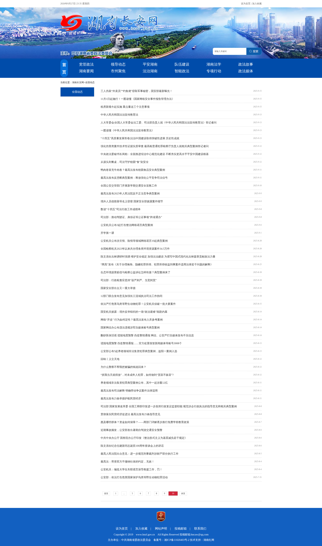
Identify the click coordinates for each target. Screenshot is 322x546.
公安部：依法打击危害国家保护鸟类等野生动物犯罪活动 (134, 477)
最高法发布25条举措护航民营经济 (121, 398)
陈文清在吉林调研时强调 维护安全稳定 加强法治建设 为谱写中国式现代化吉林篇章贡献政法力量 (158, 256)
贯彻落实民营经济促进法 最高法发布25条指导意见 (130, 414)
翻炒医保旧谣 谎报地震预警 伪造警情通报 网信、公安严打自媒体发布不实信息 (147, 335)
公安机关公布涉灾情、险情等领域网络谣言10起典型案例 (134, 240)
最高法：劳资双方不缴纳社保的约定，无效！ (127, 461)
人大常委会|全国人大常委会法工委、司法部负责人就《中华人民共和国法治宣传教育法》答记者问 (159, 122)
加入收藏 (257, 3)
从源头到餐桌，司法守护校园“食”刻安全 (125, 162)
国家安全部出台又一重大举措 (118, 288)
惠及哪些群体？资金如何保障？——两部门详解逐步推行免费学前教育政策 (145, 422)
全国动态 (77, 91)
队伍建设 (182, 64)
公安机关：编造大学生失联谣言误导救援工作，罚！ (131, 469)
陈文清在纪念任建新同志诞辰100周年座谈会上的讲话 (132, 445)
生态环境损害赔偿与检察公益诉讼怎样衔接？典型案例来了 (135, 272)
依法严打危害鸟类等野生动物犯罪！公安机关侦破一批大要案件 (138, 303)
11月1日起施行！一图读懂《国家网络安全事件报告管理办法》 (137, 98)
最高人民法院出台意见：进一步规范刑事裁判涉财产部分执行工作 (139, 453)
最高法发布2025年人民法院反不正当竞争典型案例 (130, 193)
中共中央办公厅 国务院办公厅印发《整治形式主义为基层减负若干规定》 (144, 437)
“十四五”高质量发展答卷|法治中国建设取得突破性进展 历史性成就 (140, 138)
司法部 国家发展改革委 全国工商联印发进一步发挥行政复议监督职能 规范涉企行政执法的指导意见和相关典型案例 (169, 406)
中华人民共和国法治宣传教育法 (119, 114)
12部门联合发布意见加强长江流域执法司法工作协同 (131, 296)
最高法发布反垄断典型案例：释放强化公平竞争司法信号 (134, 177)
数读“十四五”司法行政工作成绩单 (121, 209)
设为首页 (245, 3)
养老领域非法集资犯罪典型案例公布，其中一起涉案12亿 (134, 382)
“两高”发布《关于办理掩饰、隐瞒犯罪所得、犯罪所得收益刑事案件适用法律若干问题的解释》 (157, 264)
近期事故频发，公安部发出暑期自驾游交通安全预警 (131, 430)
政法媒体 (245, 71)
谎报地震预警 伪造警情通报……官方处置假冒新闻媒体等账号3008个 (141, 343)
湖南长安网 (78, 82)
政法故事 (245, 64)
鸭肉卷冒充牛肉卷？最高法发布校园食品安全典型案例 (133, 169)
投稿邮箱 (181, 528)
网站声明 (161, 528)
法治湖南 (150, 71)
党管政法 (86, 64)
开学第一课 (107, 232)
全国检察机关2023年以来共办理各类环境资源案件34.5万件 (135, 248)
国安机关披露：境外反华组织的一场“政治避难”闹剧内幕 (134, 311)
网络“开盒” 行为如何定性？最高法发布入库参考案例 (132, 319)
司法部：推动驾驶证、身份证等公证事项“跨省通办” (131, 217)
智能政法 (182, 71)
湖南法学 (213, 64)
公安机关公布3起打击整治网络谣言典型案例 (127, 225)
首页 (106, 493)
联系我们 (200, 528)
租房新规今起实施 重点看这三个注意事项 (125, 106)
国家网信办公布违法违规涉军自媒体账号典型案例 (130, 327)
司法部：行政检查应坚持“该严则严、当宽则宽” (129, 280)
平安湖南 (150, 64)
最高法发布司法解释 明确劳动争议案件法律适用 (129, 390)
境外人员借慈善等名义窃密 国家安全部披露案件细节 (132, 201)
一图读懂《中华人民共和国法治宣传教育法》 (127, 130)
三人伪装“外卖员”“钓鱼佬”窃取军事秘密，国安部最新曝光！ (136, 91)
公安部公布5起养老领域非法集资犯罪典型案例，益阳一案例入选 (139, 351)
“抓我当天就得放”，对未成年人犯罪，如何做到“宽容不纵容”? (137, 374)
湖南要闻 (86, 71)
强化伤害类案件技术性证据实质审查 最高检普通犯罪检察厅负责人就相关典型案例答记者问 (155, 146)
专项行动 (213, 71)
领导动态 (118, 64)
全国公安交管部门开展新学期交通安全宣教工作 (129, 185)
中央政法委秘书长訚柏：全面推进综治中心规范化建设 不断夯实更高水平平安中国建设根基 (155, 154)
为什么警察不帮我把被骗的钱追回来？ (123, 367)
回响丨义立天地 (110, 359)
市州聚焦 (118, 71)
